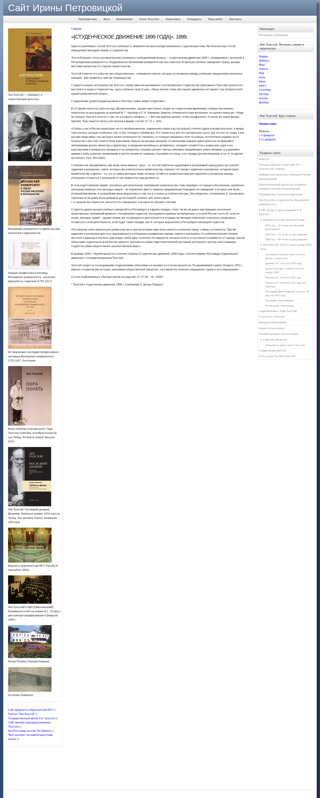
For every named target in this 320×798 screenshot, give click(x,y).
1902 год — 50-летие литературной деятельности (284, 227)
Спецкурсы (194, 19)
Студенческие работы (272, 350)
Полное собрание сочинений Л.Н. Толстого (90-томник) (280, 167)
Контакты (235, 19)
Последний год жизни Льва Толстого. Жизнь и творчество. (285, 256)
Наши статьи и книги (271, 328)
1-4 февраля (267, 135)
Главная (76, 28)
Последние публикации (273, 35)
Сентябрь (265, 89)
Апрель (263, 68)
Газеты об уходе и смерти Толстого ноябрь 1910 (284, 270)
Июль (262, 81)
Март (262, 64)
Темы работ (215, 19)
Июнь (262, 77)
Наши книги (173, 19)
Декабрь (264, 102)
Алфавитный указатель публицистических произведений (285, 176)
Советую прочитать (275, 339)
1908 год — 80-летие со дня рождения (286, 239)
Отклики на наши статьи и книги (278, 334)
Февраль (264, 60)
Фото (106, 19)
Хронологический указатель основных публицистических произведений (282, 186)
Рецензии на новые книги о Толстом (285, 345)
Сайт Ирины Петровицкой (65, 7)
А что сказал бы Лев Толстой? (277, 356)
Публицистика (87, 19)
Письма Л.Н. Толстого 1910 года (283, 277)
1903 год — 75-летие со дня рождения (286, 234)
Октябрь (264, 94)
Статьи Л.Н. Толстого (272, 316)
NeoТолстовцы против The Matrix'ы (29, 730)
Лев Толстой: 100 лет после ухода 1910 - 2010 (285, 247)
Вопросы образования (273, 322)
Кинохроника (124, 19)
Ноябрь (263, 98)
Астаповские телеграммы (279, 305)
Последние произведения (279, 300)
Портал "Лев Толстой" (21, 714)
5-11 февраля (267, 139)
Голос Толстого (149, 19)
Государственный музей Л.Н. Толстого (31, 718)
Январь (263, 56)
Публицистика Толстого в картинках (281, 194)
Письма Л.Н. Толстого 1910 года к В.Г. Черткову (286, 284)
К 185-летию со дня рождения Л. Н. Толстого (280, 212)
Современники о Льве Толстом (278, 311)
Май (261, 73)
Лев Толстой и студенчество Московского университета (284, 202)
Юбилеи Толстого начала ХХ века (284, 220)
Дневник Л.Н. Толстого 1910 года (283, 263)
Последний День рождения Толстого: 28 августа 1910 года (287, 293)
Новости (264, 159)
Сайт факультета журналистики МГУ (31, 709)
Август (263, 85)
